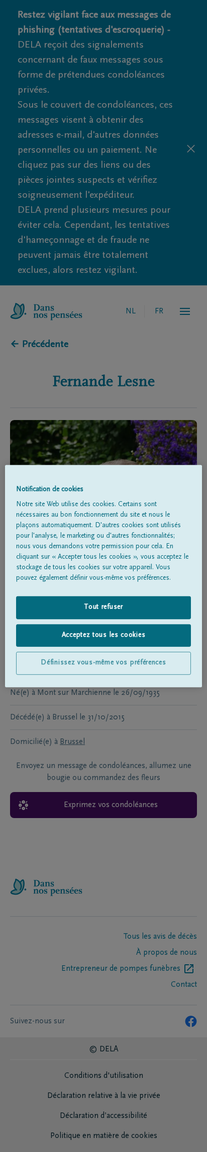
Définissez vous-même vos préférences (103, 662)
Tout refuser (103, 607)
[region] (103, 576)
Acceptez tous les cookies (104, 635)
